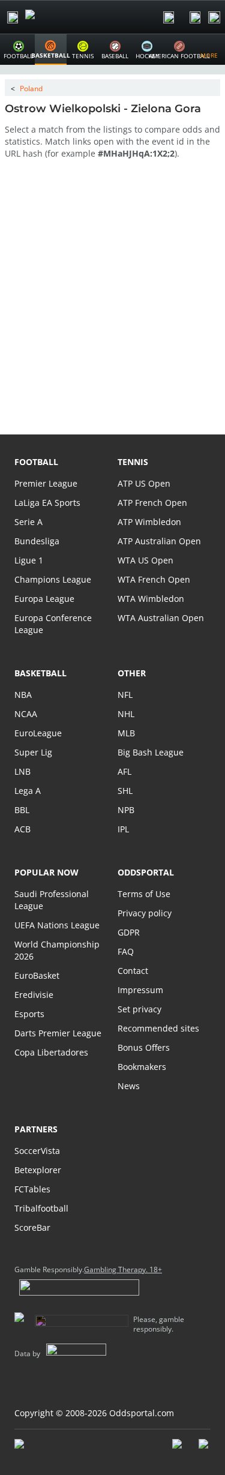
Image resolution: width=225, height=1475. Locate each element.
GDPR (129, 932)
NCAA (25, 713)
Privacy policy (145, 913)
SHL (125, 790)
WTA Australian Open (161, 617)
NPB (126, 810)
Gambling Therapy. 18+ (123, 1270)
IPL (123, 829)
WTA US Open (145, 560)
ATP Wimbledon (149, 521)
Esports (29, 1014)
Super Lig (33, 752)
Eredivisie (33, 994)
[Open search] (168, 17)
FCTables (32, 1189)
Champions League (52, 579)
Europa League (44, 598)
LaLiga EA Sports (47, 502)
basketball (40, 673)
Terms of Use (144, 894)
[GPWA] (30, 1446)
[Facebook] (178, 1450)
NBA (23, 694)
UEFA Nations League (57, 925)
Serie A (28, 521)
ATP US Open (144, 483)
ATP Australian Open (159, 541)
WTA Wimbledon (151, 598)
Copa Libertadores (51, 1052)
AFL (124, 771)
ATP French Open (152, 502)
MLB (126, 733)
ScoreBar (32, 1227)
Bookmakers (142, 1066)
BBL (21, 810)
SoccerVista (37, 1150)
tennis (133, 461)
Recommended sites (158, 1028)
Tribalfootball (41, 1208)
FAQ (126, 951)
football (36, 461)
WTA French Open (154, 579)
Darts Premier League (57, 1033)
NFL (125, 694)
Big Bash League (151, 752)
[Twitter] (205, 1450)
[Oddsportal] (63, 17)
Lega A (27, 790)
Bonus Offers (144, 1047)
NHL (126, 713)
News (129, 1086)
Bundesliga (36, 541)
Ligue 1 (28, 560)
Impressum (140, 990)
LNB (22, 771)
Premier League (45, 483)
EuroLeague (38, 733)
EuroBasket (36, 975)
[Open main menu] (12, 17)
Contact (133, 970)
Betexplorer (37, 1170)
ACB (22, 829)
